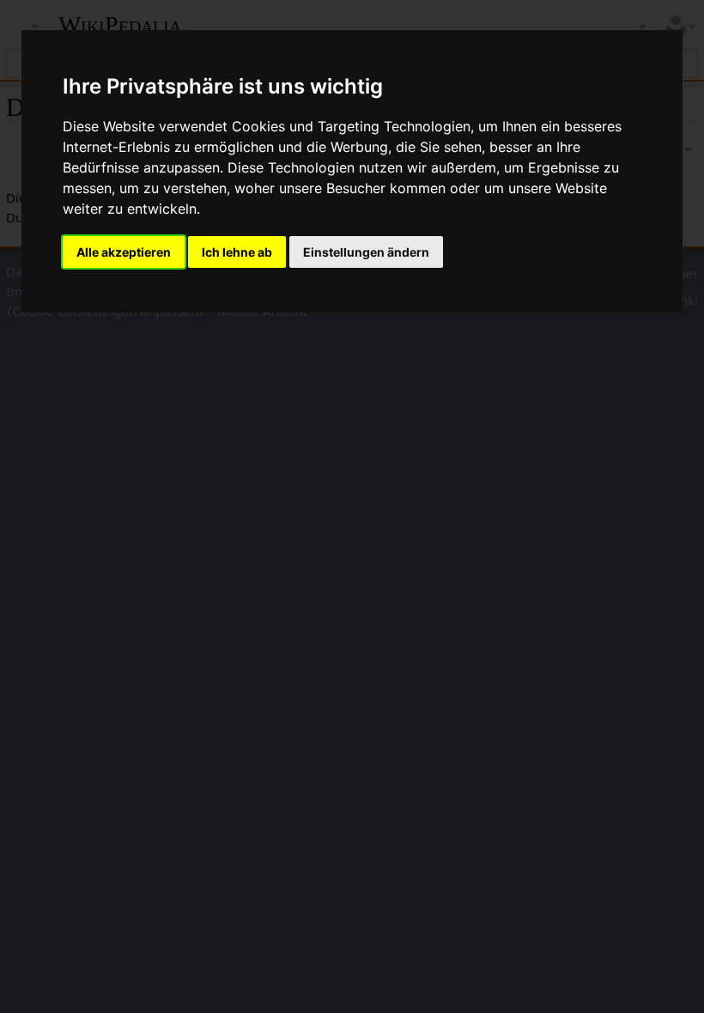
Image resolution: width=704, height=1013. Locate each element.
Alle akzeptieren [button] (123, 252)
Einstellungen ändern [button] (366, 252)
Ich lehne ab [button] (237, 252)
